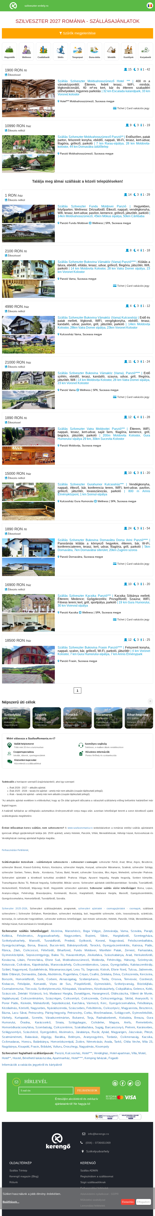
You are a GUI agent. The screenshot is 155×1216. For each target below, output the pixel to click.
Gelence (138, 988)
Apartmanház (61, 1058)
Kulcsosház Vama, (71, 334)
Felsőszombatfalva (140, 940)
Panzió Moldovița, (70, 445)
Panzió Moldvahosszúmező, (76, 153)
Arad (129, 955)
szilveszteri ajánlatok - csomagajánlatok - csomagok (109, 908)
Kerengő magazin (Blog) (24, 1176)
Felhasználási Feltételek (15, 850)
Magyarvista (129, 1008)
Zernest (130, 950)
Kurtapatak (22, 1017)
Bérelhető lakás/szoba (36, 1058)
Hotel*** (87, 1053)
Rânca (6, 950)
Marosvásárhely (61, 964)
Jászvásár (135, 1032)
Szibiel (6, 969)
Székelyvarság (124, 983)
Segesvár (92, 969)
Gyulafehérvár (38, 969)
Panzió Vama (67, 389)
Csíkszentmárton (32, 998)
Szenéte (37, 1017)
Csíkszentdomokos (85, 964)
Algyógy (46, 1036)
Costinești (146, 979)
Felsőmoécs (25, 935)
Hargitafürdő (121, 935)
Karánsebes (144, 1027)
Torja (90, 1017)
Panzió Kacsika (69, 612)
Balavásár (31, 1036)
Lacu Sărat (19, 1012)
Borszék (7, 979)
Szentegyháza (143, 935)
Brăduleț (46, 1046)
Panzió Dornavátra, (71, 556)
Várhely (7, 1017)
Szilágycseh (122, 1012)
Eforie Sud (52, 959)
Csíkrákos (23, 964)
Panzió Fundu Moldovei (74, 223)
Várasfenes (85, 988)
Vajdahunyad (10, 998)
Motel (142, 1053)
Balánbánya (40, 1041)
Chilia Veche (132, 1041)
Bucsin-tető (57, 945)
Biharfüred (64, 950)
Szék (40, 979)
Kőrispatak (69, 988)
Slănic (104, 935)
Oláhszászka (119, 993)
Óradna (25, 1022)
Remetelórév (144, 1022)
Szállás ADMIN (89, 1170)
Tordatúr (112, 1036)
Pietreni (130, 1027)
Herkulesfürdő (143, 955)
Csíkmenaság (129, 1036)
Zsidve (80, 1041)
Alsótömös (55, 974)
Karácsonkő (42, 1022)
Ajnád (105, 1032)
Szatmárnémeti (12, 1036)
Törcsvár (30, 988)
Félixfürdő (47, 950)
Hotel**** (77, 1058)
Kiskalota (125, 1017)
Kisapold (23, 1046)
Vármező (92, 1003)
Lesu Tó (79, 969)
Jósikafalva (94, 955)
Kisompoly (102, 1046)
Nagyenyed (19, 969)
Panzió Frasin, (68, 660)
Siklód (129, 998)
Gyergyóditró (48, 1032)
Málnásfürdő (41, 1003)
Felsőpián (24, 983)
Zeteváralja (110, 931)
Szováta (136, 931)
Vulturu (57, 1046)
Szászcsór (9, 993)
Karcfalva (78, 1003)
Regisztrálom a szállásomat (96, 1176)
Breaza (138, 1017)
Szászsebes (77, 1008)
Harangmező (100, 993)
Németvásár (94, 1041)
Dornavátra (29, 974)
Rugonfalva (70, 974)
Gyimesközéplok (13, 955)
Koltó (149, 988)
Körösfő (24, 1008)
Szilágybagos (77, 1022)
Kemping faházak (95, 1058)
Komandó (40, 983)
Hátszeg (129, 959)
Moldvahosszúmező (76, 959)
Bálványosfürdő (77, 945)
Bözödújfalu (144, 983)
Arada (108, 1041)
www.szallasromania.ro (80, 828)
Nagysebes (38, 1008)
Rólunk (13, 1182)
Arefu (127, 1022)
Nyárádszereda (57, 1008)
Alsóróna (56, 931)
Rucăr (95, 1032)
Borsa (31, 945)
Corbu (88, 1012)
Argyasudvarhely (48, 935)
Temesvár (130, 979)
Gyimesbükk (102, 983)
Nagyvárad (116, 940)
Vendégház (101, 1053)
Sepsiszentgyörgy (37, 955)
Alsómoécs (66, 1032)
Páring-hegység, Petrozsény (63, 1012)
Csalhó (94, 974)
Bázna (6, 1012)
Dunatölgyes (82, 993)
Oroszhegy (70, 1046)
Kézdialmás (9, 1008)
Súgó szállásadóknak (93, 1182)
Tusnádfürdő (52, 940)
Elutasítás (128, 1201)
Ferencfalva (35, 959)
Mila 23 (147, 1041)
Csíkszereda (130, 974)
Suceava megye (104, 101)
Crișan (83, 974)
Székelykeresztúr (49, 988)
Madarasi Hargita (61, 993)
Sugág (99, 1027)
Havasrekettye (75, 955)
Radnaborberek (106, 1017)
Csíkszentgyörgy (111, 998)
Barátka (60, 1036)
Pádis (148, 945)
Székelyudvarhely (13, 940)
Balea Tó (57, 955)
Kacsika (147, 1036)
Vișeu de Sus (60, 983)
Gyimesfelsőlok (142, 1012)
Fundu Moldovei (85, 950)
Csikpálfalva (124, 988)
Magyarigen (118, 1032)
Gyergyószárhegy (13, 945)
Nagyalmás (86, 1046)
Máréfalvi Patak (110, 950)
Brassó (42, 945)
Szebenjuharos (88, 979)
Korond (100, 940)
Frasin (35, 1046)
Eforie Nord (118, 969)
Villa (134, 1053)
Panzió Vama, (68, 278)
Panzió (59, 1053)
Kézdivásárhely (104, 988)
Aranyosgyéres (93, 1036)
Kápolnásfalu (40, 964)
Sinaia (60, 1022)
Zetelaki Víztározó (30, 993)
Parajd (148, 931)
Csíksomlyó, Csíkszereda (81, 998)
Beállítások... (11, 1201)
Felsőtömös (94, 1008)
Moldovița (98, 959)
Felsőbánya (144, 1003)
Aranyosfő (141, 998)
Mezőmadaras (103, 1012)
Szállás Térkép (18, 1170)
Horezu (26, 1041)
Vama (124, 931)
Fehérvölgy (114, 959)
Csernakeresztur (12, 988)
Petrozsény (36, 1012)
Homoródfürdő (25, 979)
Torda (104, 979)
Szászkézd (30, 1032)
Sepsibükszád (61, 1003)
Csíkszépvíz (111, 1008)
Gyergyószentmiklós (116, 945)
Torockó (95, 945)
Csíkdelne (97, 1022)
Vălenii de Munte (141, 993)
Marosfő (34, 940)
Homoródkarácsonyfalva (17, 1027)
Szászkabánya (114, 955)
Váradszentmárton (57, 1017)
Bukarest (78, 1017)
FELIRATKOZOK (87, 1090)
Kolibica (7, 935)
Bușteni (90, 935)
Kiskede (26, 1003)
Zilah (17, 950)
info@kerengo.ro (98, 1133)
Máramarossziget (60, 969)
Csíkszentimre (63, 1027)
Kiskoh (104, 969)
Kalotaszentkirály (141, 964)
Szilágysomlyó (11, 1032)
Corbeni (51, 979)
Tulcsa (132, 969)
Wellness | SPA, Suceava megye (111, 223)
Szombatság (43, 1027)
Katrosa (137, 945)
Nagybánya (9, 1046)
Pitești (148, 1032)
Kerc (104, 1003)
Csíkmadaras (10, 1041)
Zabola (42, 974)
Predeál (69, 940)
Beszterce (145, 1008)
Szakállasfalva (83, 1027)
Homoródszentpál (62, 1041)
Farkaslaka (145, 950)
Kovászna (8, 959)
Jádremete (145, 969)
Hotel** (6, 1058)
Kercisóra (146, 974)
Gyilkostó (85, 940)
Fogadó (113, 1058)
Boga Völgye (92, 931)
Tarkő (117, 1041)
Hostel (17, 1058)
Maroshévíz (72, 931)
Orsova (116, 979)
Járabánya (82, 1032)
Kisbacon (8, 983)
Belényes (74, 1036)
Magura (114, 1022)
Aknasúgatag (67, 979)
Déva (116, 974)
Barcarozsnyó (114, 1027)
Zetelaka (105, 974)
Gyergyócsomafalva (122, 1003)
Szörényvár (145, 959)
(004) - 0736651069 (98, 1142)
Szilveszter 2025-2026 (14, 908)
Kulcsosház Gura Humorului (76, 501)
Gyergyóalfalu (119, 964)
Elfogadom (143, 1201)
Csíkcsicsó (30, 950)
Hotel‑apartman (120, 1053)
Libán (21, 959)
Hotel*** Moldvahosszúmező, (77, 101)
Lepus (104, 964)
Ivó (45, 993)
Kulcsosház (72, 1053)
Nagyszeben (72, 935)
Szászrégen (53, 998)
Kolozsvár (8, 964)
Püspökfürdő (82, 983)
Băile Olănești (11, 974)
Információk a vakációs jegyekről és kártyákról (32, 1064)
